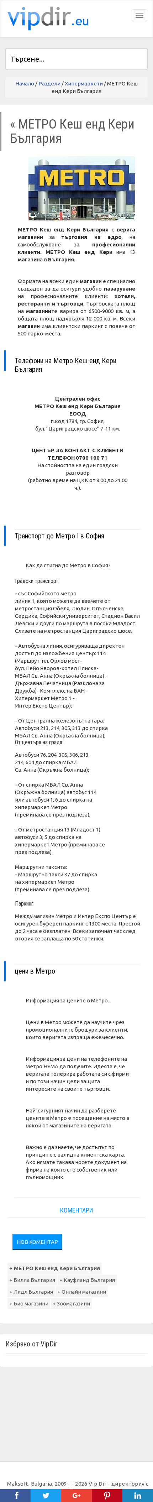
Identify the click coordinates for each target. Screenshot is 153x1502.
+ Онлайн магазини (81, 1292)
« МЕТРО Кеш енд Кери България (72, 131)
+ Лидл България (31, 1292)
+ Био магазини (28, 1303)
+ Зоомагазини (71, 1303)
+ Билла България (32, 1280)
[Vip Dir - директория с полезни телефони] (46, 18)
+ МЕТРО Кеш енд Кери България (54, 1268)
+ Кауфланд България (87, 1280)
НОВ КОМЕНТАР (37, 1242)
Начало (24, 83)
